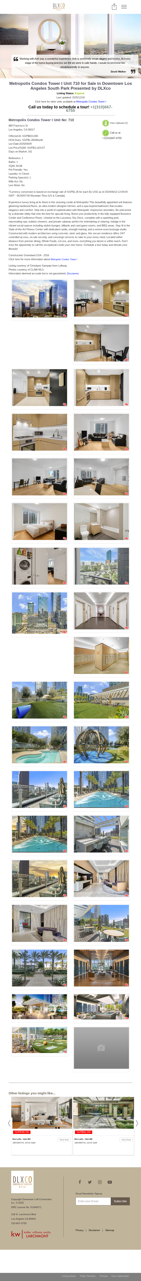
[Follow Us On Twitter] (90, 1182)
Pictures (104, 1276)
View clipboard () (119, 123)
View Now (64, 1140)
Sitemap (109, 1230)
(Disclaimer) (73, 273)
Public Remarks (88, 1276)
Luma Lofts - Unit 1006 (84, 1139)
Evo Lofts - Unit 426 (21, 1139)
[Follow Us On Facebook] (80, 1182)
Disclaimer (94, 1230)
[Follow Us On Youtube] (110, 1182)
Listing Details (69, 1276)
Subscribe (120, 1201)
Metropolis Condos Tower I (91, 101)
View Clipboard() (120, 1276)
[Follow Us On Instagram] (100, 1182)
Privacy (80, 1230)
